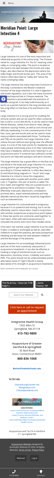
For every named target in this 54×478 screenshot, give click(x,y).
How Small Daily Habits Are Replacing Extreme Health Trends (27, 421)
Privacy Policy (38, 450)
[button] (3, 99)
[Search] (42, 295)
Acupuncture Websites (21, 444)
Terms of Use (25, 450)
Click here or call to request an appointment (27, 309)
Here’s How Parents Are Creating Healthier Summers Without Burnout (27, 411)
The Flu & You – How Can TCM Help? (17, 284)
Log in (34, 458)
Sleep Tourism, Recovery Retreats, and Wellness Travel (27, 416)
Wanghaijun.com (27, 387)
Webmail (21, 458)
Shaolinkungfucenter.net (27, 384)
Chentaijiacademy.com (27, 390)
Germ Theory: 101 (42, 284)
